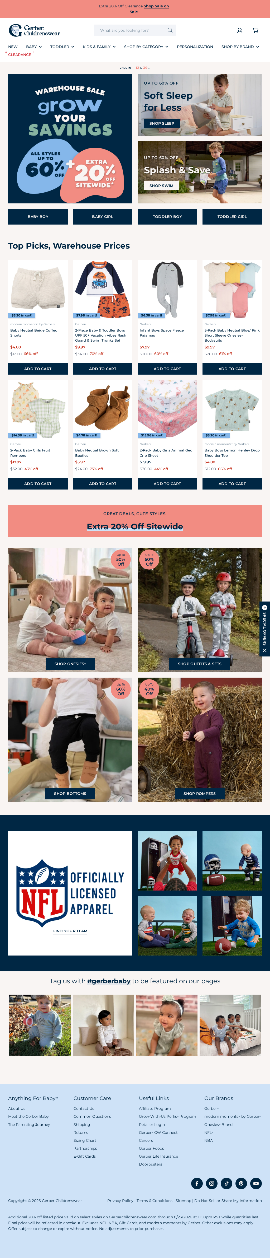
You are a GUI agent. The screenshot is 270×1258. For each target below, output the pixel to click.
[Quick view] (60, 271)
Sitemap (183, 1200)
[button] (264, 629)
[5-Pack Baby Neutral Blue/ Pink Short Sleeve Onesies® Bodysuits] (232, 289)
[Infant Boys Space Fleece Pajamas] (167, 289)
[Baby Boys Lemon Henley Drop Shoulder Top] (232, 410)
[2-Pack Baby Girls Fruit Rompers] (38, 410)
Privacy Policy (120, 1200)
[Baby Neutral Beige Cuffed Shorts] (38, 289)
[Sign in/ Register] (240, 30)
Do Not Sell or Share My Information (228, 1200)
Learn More (40, 1025)
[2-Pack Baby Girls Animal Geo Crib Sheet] (167, 410)
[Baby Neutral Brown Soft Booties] (103, 410)
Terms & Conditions (154, 1200)
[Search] (170, 30)
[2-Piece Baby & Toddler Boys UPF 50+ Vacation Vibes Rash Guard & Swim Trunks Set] (103, 289)
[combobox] (135, 30)
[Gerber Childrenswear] (70, 138)
